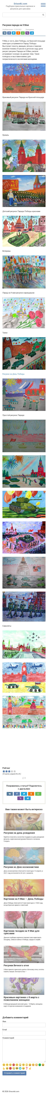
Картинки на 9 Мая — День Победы (23, 898)
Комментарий (8, 1038)
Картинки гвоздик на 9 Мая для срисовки (21, 932)
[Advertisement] (22, 748)
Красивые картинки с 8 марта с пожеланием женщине (21, 998)
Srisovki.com (20, 3)
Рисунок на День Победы (13, 374)
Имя (4, 1021)
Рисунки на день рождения (19, 832)
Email (4, 1030)
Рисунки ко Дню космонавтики (21, 867)
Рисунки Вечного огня (16, 965)
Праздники (30, 29)
